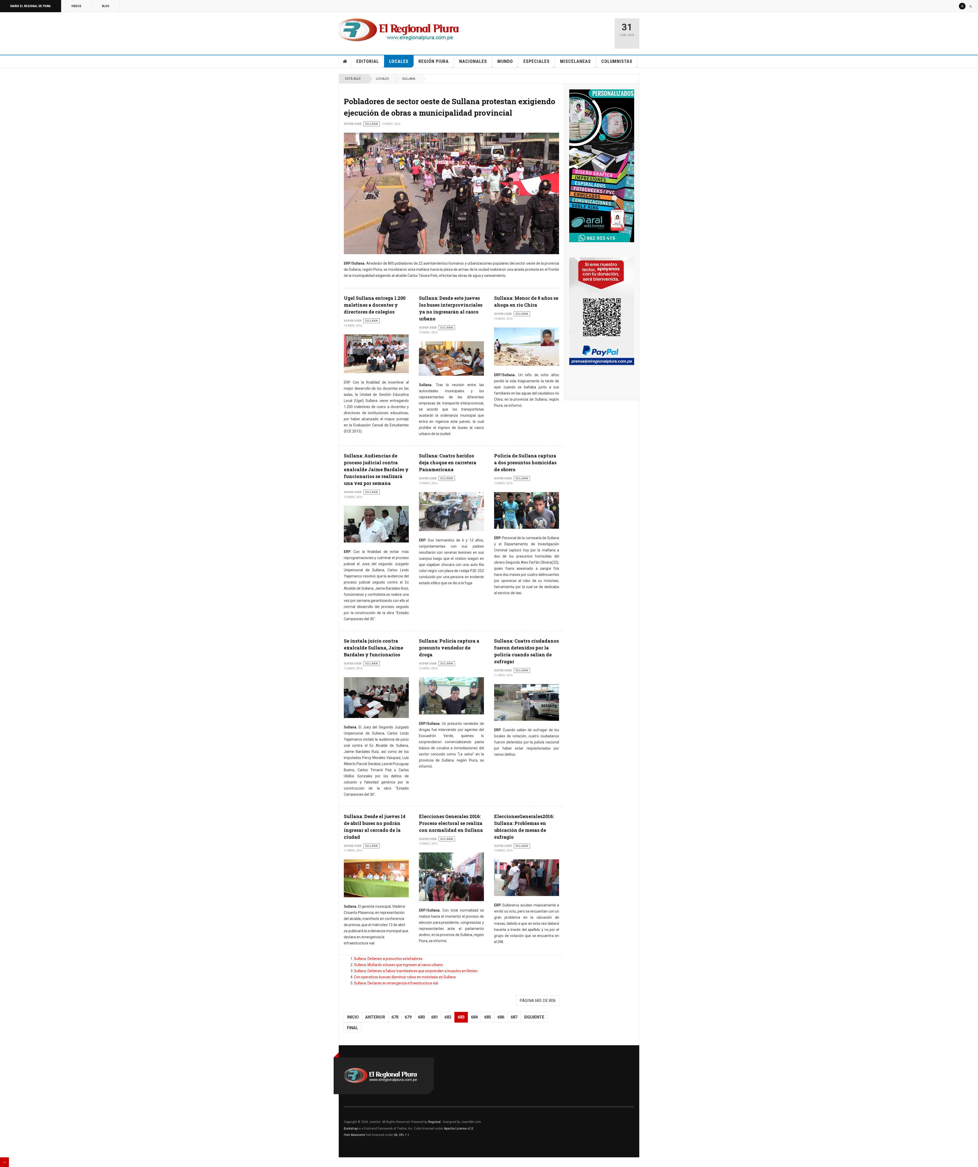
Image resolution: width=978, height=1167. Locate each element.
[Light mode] (962, 6)
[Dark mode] (971, 6)
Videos (76, 6)
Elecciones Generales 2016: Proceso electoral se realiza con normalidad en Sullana (451, 823)
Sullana (408, 78)
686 (500, 1017)
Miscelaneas (575, 61)
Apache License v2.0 (458, 1128)
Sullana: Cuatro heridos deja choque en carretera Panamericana (447, 462)
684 (474, 1017)
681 (434, 1017)
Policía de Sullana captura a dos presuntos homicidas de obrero (525, 462)
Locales (399, 61)
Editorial (367, 61)
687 (514, 1017)
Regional (434, 1122)
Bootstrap (351, 1128)
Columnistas (616, 61)
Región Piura (433, 61)
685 (487, 1017)
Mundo (505, 61)
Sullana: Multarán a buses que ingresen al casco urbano (398, 965)
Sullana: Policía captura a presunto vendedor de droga (449, 648)
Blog (105, 6)
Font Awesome (354, 1135)
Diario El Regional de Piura (30, 6)
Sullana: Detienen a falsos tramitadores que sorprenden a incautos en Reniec (416, 971)
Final (352, 1027)
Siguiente (534, 1017)
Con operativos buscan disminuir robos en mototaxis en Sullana (405, 977)
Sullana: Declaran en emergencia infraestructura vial (396, 983)
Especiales (536, 61)
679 (408, 1017)
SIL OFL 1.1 (401, 1135)
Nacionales (473, 61)
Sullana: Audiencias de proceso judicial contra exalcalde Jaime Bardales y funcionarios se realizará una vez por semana (376, 469)
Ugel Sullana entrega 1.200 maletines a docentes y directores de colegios (374, 305)
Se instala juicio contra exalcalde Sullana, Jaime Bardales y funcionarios (373, 648)
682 (447, 1017)
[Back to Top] (4, 1162)
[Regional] (399, 30)
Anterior (375, 1017)
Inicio (345, 61)
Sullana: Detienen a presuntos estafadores (388, 959)
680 (421, 1017)
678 (394, 1017)
